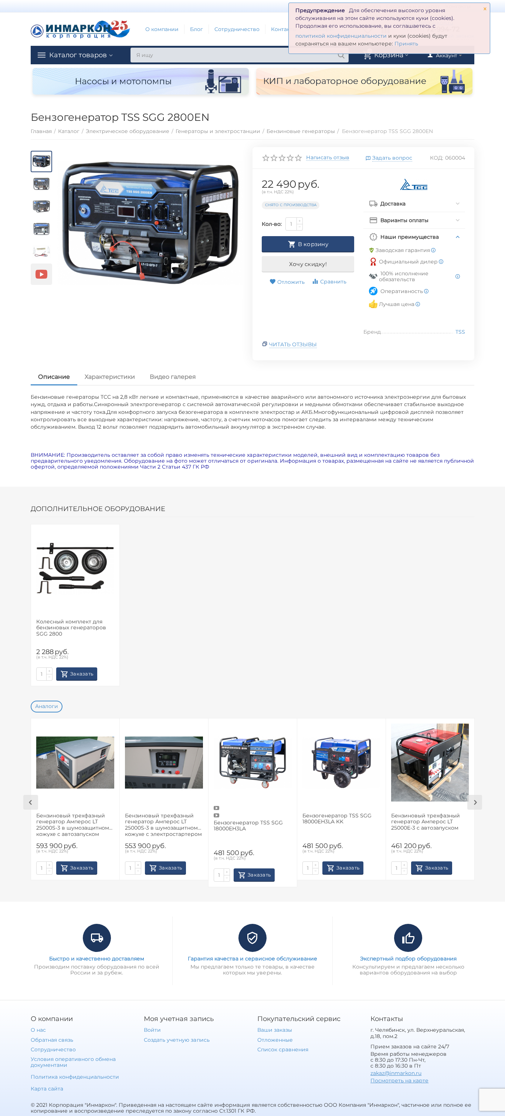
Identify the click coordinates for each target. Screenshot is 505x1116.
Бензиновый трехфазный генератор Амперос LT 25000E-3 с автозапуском (425, 822)
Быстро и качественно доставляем (96, 958)
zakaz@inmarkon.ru (395, 1073)
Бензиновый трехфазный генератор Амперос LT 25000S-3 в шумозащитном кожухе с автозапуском (72, 825)
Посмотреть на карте (399, 1080)
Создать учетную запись (176, 1040)
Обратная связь (52, 1040)
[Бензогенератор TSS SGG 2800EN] (150, 223)
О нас (38, 1030)
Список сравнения (282, 1049)
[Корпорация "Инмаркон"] (81, 28)
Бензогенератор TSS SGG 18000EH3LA (248, 826)
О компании (162, 29)
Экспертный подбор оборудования (408, 958)
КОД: (436, 157)
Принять (406, 43)
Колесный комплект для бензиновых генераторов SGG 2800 (71, 628)
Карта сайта (47, 1088)
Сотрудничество (237, 29)
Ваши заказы (274, 1030)
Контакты (283, 29)
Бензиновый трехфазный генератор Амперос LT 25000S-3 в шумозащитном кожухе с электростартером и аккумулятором (163, 825)
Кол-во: (272, 224)
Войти (152, 1030)
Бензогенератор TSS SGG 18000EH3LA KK (337, 819)
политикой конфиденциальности (341, 36)
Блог (196, 29)
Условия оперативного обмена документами (73, 1062)
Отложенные (275, 1040)
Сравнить (333, 281)
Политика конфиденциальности (75, 1077)
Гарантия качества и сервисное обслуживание (252, 958)
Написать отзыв (327, 158)
